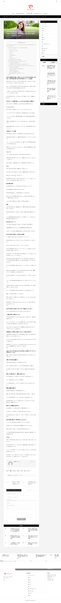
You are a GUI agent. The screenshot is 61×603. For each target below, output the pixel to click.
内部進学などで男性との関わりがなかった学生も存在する (18, 64)
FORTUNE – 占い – (50, 578)
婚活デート (43, 37)
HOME (13, 13)
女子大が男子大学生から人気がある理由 (14, 59)
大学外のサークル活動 (13, 50)
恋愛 (42, 46)
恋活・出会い (6, 21)
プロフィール (32, 461)
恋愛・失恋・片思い (44, 48)
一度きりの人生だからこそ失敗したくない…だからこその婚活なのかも (51, 97)
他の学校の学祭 (12, 55)
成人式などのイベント (13, 58)
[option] (12, 557)
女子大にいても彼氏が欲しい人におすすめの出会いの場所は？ (18, 47)
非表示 (24, 42)
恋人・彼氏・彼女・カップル (32, 588)
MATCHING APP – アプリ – (51, 576)
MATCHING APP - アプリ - (38, 13)
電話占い (29, 595)
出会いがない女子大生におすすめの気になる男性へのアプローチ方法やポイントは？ (21, 65)
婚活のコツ (43, 39)
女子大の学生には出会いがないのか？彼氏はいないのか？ (17, 61)
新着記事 (44, 62)
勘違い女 (43, 28)
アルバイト (11, 52)
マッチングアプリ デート (45, 26)
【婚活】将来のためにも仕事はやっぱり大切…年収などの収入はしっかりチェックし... (51, 82)
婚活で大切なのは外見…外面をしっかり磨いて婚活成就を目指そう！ (51, 89)
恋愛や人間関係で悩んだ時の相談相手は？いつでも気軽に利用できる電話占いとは (51, 67)
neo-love (11, 475)
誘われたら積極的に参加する (14, 71)
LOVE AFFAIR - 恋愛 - (29, 13)
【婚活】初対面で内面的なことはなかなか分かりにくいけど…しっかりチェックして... (51, 74)
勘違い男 (43, 30)
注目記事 (53, 62)
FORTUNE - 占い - (46, 13)
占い (47, 69)
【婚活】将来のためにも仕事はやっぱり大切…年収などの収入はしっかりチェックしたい (14, 556)
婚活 (47, 84)
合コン (11, 53)
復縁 (42, 41)
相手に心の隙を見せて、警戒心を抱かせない (16, 68)
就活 (10, 56)
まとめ (9, 74)
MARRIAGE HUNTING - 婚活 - (20, 13)
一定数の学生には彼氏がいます (14, 62)
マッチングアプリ (12, 49)
